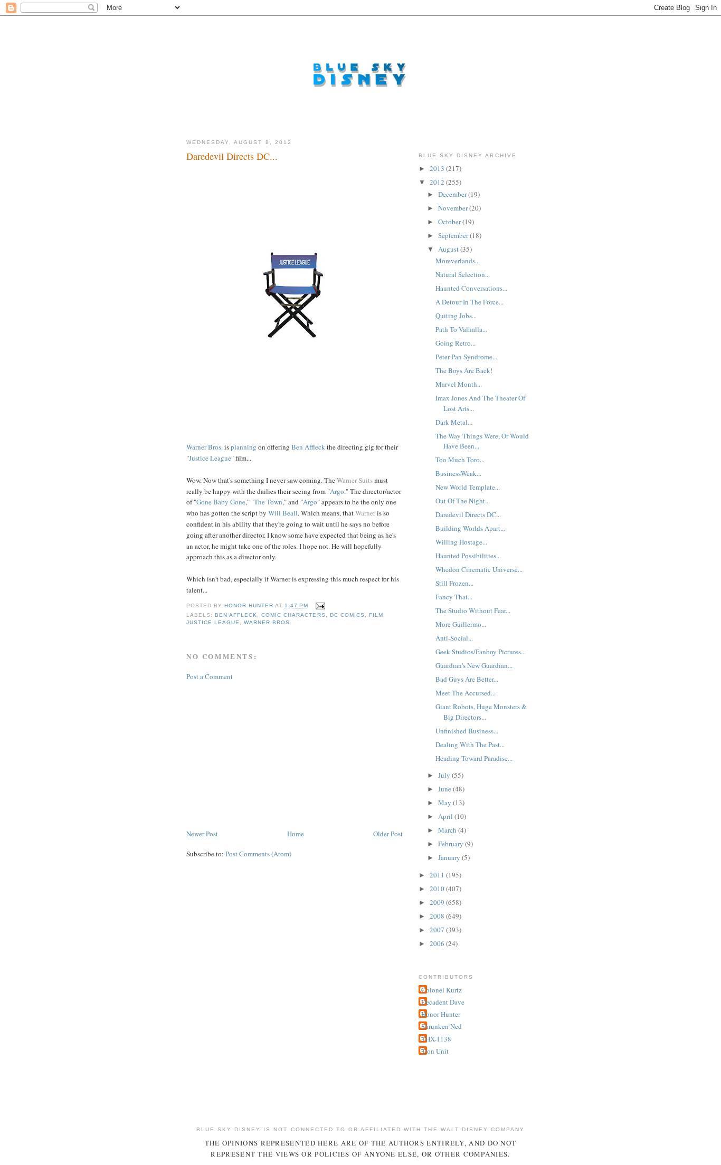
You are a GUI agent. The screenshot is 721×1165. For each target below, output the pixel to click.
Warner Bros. (204, 447)
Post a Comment (209, 676)
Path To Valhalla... (461, 329)
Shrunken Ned (441, 1026)
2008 (438, 916)
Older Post (388, 833)
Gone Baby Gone (220, 502)
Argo (337, 491)
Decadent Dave (442, 1002)
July (445, 775)
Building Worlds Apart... (470, 528)
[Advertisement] (265, 754)
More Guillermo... (460, 624)
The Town (268, 502)
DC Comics (347, 615)
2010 (438, 888)
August (449, 249)
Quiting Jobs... (456, 315)
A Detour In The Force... (469, 302)
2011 (438, 875)
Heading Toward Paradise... (474, 758)
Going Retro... (455, 343)
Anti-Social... (454, 638)
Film (376, 615)
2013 (438, 168)
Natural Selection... (462, 274)
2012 (438, 182)
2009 (438, 902)
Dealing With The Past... (470, 744)
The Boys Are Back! (463, 370)
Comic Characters (293, 615)
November (453, 208)
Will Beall (283, 513)
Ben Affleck (236, 615)
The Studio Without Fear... (472, 610)
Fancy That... (453, 596)
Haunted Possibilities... (468, 555)
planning (244, 447)
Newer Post (202, 833)
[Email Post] (320, 605)
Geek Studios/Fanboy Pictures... (480, 651)
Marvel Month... (458, 384)
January (450, 857)
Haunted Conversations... (471, 288)
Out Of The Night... (462, 500)
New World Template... (467, 487)
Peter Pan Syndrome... (466, 356)
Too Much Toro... (460, 459)
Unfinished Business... (466, 731)
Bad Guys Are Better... (466, 679)
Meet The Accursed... (465, 693)
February (451, 843)
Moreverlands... (457, 260)
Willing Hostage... (461, 542)
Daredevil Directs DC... (468, 514)
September (454, 235)
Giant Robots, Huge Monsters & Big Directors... (481, 712)
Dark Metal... (453, 422)
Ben (297, 447)
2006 (438, 943)
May (445, 802)
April (446, 816)
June (445, 789)
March (448, 830)
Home (295, 833)
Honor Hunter (440, 1014)
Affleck (315, 447)
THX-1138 (436, 1039)
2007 (438, 929)
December (453, 194)
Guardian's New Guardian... (474, 665)
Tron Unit (435, 1051)
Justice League (210, 458)
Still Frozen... (454, 583)
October (450, 221)
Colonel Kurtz (441, 990)
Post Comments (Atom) (258, 853)
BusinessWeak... (458, 473)
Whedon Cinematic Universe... (479, 569)
